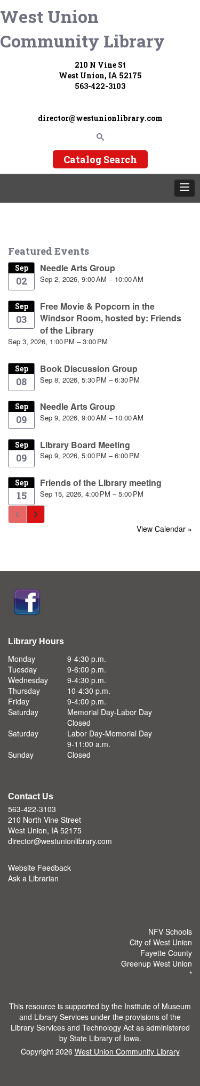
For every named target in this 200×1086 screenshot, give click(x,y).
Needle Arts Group (77, 268)
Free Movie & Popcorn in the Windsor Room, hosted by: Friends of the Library (110, 318)
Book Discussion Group (89, 368)
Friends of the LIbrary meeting (101, 482)
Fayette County (166, 952)
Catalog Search (100, 159)
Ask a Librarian (33, 878)
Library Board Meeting (85, 445)
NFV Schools (170, 931)
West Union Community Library (82, 28)
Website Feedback (39, 867)
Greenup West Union (156, 963)
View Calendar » (164, 528)
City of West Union (161, 942)
